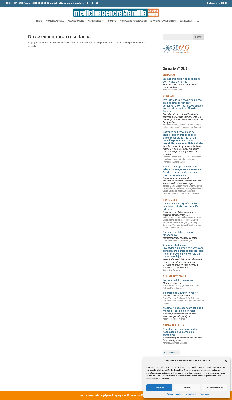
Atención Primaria (171, 352)
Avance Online (76, 21)
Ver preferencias (214, 387)
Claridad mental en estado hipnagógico (178, 234)
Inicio (39, 21)
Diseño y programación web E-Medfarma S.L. (129, 395)
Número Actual (55, 21)
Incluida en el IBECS (217, 3)
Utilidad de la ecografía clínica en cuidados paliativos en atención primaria (181, 206)
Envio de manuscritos (163, 21)
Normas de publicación (133, 21)
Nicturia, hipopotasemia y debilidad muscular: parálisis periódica (183, 309)
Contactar (186, 21)
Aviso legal (100, 395)
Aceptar (159, 387)
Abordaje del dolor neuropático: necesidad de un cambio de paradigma (181, 332)
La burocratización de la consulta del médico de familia (181, 80)
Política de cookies (174, 394)
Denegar (186, 387)
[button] (225, 360)
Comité (112, 21)
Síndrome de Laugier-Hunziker (180, 292)
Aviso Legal (191, 394)
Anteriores (94, 21)
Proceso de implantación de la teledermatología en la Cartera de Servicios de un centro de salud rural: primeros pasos (182, 171)
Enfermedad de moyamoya (178, 280)
